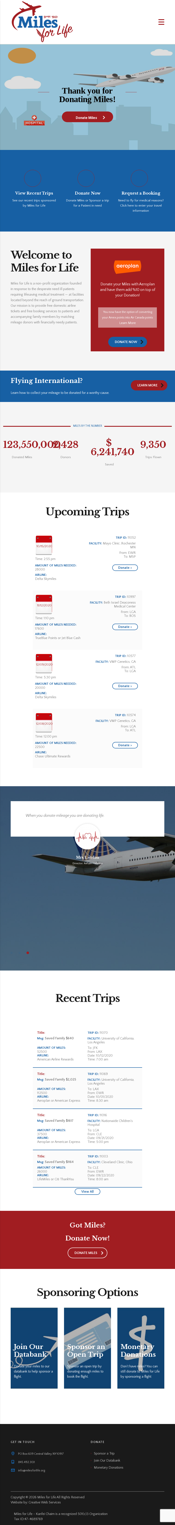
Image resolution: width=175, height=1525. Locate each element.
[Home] (43, 22)
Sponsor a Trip (104, 1453)
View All (87, 1192)
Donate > (125, 568)
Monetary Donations (108, 1467)
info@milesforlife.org (31, 1470)
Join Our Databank (107, 1460)
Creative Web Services (45, 1502)
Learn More (127, 323)
